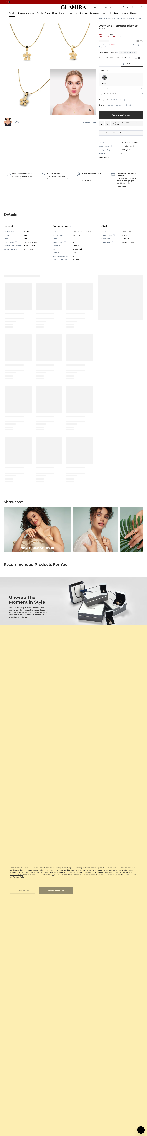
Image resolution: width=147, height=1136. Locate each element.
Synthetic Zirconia (108, 94)
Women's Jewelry (120, 18)
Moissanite (105, 89)
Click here (51, 179)
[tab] (110, 64)
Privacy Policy (19, 877)
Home (101, 18)
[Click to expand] (89, 110)
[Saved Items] (137, 7)
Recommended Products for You (36, 564)
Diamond (104, 70)
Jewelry (108, 18)
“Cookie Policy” (16, 875)
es (100, 7)
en (95, 7)
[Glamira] (73, 7)
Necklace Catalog (135, 18)
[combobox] (115, 7)
